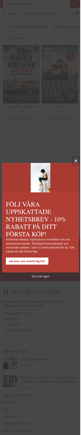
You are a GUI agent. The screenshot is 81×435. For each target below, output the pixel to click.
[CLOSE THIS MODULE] (76, 161)
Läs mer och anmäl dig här (27, 261)
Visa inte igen (40, 276)
